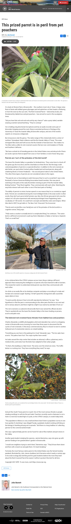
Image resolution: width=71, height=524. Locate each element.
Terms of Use (30, 512)
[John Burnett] (6, 485)
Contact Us (29, 504)
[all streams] (68, 8)
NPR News (5, 19)
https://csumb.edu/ (60, 504)
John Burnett (11, 35)
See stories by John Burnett (21, 490)
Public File (29, 508)
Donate (64, 3)
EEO (41, 508)
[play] (4, 9)
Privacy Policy (44, 504)
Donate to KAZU (44, 512)
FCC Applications (59, 508)
